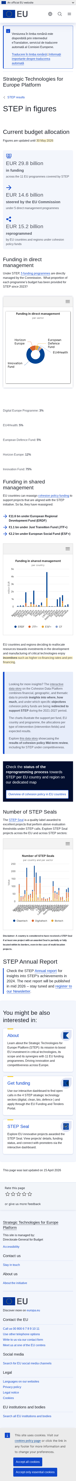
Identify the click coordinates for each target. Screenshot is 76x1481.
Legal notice (11, 1392)
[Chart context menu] (67, 301)
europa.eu (33, 1310)
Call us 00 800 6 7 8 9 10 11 (21, 1328)
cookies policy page (28, 1440)
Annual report (46, 971)
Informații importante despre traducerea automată (36, 59)
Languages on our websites (21, 1381)
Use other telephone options (21, 1334)
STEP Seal (16, 819)
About (13, 1035)
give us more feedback (25, 1204)
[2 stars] (10, 1194)
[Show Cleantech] (20, 920)
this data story (29, 738)
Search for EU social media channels (27, 1363)
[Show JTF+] (33, 626)
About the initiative (15, 1283)
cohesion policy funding (53, 495)
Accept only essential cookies (35, 1472)
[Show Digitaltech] (39, 920)
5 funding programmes (35, 273)
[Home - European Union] (24, 14)
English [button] (50, 14)
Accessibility (11, 1246)
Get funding (18, 1083)
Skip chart (25, 301)
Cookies (8, 1398)
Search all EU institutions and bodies (27, 1416)
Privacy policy (12, 1387)
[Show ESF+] (46, 626)
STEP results (16, 97)
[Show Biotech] (57, 920)
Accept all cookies (28, 1461)
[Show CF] (59, 626)
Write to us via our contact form (23, 1339)
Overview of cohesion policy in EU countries (37, 794)
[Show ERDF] (19, 626)
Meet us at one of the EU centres (24, 1345)
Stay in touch (11, 1264)
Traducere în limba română (29, 54)
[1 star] (7, 1194)
